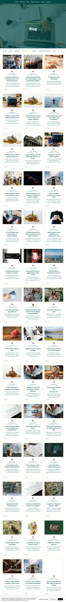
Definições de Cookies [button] (43, 599)
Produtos (34, 51)
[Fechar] (64, 599)
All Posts (5, 51)
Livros (10, 51)
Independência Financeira (44, 51)
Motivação (16, 51)
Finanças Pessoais (26, 51)
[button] (61, 51)
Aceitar (60, 599)
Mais (54, 51)
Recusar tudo (53, 599)
